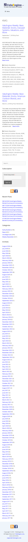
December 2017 (7, 492)
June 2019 (5, 449)
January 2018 (6, 489)
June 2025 (5, 279)
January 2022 (6, 376)
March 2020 (6, 428)
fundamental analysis (9, 74)
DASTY (18, 70)
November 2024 (7, 296)
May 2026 (5, 253)
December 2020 (7, 407)
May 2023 (5, 338)
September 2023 (7, 329)
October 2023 (6, 326)
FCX (6, 140)
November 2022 (7, 352)
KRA (11, 143)
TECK (9, 150)
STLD (7, 82)
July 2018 (5, 475)
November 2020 (7, 409)
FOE (9, 140)
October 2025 (6, 270)
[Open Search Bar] (22, 11)
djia (22, 70)
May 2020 (5, 423)
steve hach (5, 148)
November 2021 (7, 381)
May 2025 (5, 282)
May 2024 (5, 310)
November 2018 (7, 466)
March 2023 (6, 343)
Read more (5, 60)
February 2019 (6, 459)
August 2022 (6, 360)
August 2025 (6, 274)
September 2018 (7, 471)
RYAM (19, 79)
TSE (13, 150)
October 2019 (6, 440)
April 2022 (5, 369)
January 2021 (6, 404)
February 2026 (6, 260)
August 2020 (6, 416)
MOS (8, 79)
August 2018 (6, 473)
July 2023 (5, 334)
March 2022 (6, 371)
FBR (3, 140)
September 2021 (7, 386)
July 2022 (5, 362)
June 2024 (5, 308)
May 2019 (5, 452)
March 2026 (6, 258)
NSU (12, 79)
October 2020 (6, 412)
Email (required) (9, 175)
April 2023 (5, 341)
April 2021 (5, 397)
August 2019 (6, 445)
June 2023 (5, 336)
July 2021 (5, 390)
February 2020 (6, 430)
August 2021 (6, 388)
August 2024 (6, 303)
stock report (13, 148)
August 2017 (6, 501)
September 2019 (7, 442)
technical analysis (15, 82)
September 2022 (7, 357)
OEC (15, 79)
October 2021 (6, 383)
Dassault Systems (9, 70)
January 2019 (6, 461)
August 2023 (6, 331)
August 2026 (6, 246)
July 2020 (5, 419)
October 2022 (6, 355)
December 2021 (7, 378)
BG (21, 136)
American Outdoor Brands (12, 133)
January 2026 (6, 263)
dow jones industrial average (11, 72)
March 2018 (6, 485)
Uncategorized (6, 234)
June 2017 (5, 506)
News (4, 232)
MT (10, 145)
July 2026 (5, 248)
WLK (14, 155)
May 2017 (5, 508)
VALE (18, 150)
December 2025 (7, 265)
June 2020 (5, 421)
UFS (22, 82)
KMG (20, 74)
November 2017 (7, 494)
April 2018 (5, 482)
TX (15, 150)
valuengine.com (7, 86)
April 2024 (5, 312)
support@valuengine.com (14, 538)
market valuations (15, 77)
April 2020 (5, 426)
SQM (22, 145)
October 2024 (6, 298)
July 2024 (5, 305)
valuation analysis (8, 84)
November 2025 (7, 267)
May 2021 (5, 395)
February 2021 (6, 402)
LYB (8, 77)
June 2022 (5, 364)
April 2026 (5, 256)
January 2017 (6, 518)
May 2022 (5, 367)
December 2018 (7, 464)
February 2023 (6, 345)
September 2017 (7, 499)
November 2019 (7, 437)
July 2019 (5, 447)
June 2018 (5, 478)
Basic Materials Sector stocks (16, 67)
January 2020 (6, 433)
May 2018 (5, 480)
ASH (5, 67)
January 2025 (6, 291)
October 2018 (6, 468)
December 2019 (7, 435)
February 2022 (6, 374)
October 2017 (6, 497)
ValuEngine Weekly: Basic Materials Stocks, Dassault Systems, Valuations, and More (13, 29)
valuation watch (19, 84)
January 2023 (6, 348)
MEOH (4, 79)
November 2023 (7, 324)
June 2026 (5, 251)
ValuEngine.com (19, 534)
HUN (3, 143)
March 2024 (6, 315)
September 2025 (7, 272)
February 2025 (6, 289)
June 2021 (5, 393)
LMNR (4, 77)
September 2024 (7, 300)
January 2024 (6, 319)
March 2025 (6, 286)
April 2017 (5, 511)
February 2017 (6, 516)
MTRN (14, 145)
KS (23, 74)
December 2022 (7, 350)
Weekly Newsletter (9, 65)
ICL (17, 74)
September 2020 (7, 414)
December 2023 (7, 322)
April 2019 (5, 454)
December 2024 (7, 293)
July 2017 (5, 504)
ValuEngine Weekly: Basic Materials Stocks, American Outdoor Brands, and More (13, 97)
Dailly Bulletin (6, 230)
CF (3, 70)
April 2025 (5, 284)
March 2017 (6, 513)
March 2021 (6, 400)
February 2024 (6, 317)
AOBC (22, 133)
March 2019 (6, 456)
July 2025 (5, 277)
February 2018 (6, 487)
